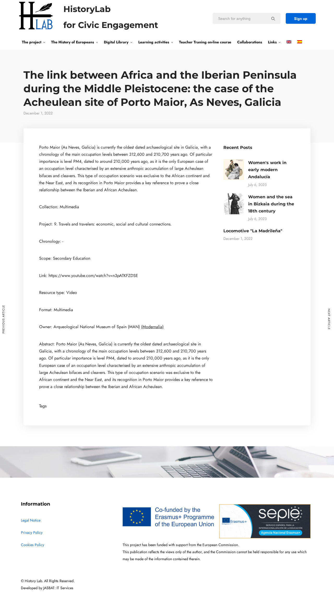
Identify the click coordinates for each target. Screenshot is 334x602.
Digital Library (116, 42)
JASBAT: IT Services (58, 588)
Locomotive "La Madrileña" (252, 230)
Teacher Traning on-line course (205, 42)
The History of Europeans (72, 42)
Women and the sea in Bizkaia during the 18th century (271, 203)
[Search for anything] (273, 18)
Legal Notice (30, 520)
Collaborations (249, 42)
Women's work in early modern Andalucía (267, 169)
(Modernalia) (152, 327)
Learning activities (153, 42)
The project (31, 42)
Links (272, 42)
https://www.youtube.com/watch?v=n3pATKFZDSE (93, 276)
